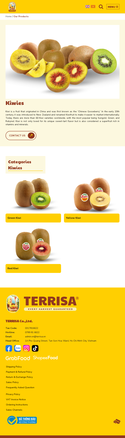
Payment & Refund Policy (19, 371)
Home (9, 16)
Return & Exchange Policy (19, 377)
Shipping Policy (14, 366)
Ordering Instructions (17, 404)
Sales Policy (12, 382)
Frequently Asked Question (20, 387)
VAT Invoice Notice (16, 399)
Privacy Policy (13, 394)
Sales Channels (14, 409)
